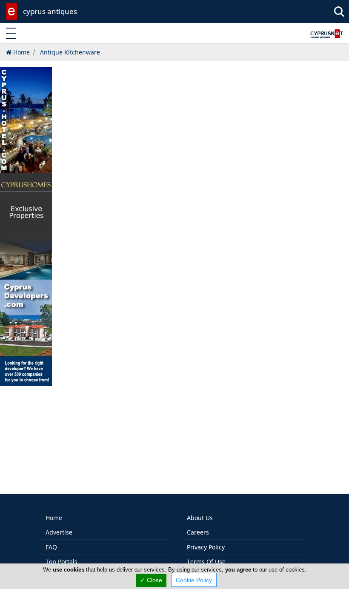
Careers (198, 532)
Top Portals (61, 562)
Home (54, 518)
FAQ (51, 547)
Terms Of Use (206, 562)
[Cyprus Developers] (26, 332)
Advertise (59, 532)
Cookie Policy (194, 580)
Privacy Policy (206, 547)
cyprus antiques (50, 11)
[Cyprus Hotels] (26, 119)
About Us (200, 518)
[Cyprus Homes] (26, 226)
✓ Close (151, 580)
